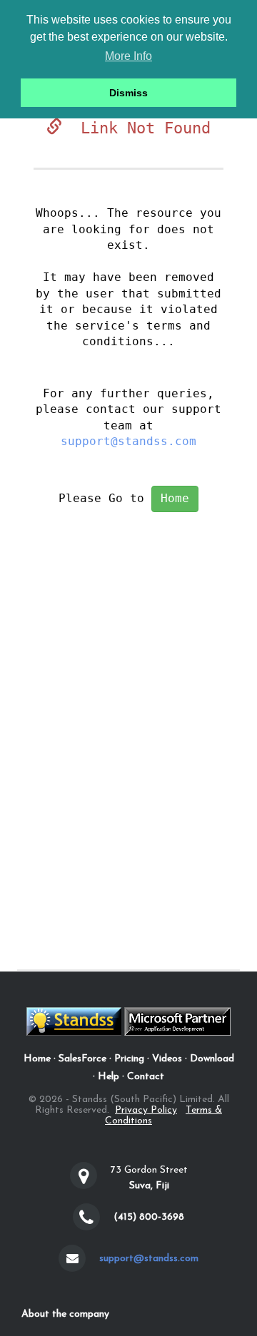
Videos (167, 1059)
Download (212, 1059)
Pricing (129, 1059)
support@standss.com (128, 441)
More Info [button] (128, 56)
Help (108, 1076)
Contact (145, 1076)
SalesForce (82, 1059)
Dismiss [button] (128, 92)
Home (175, 498)
